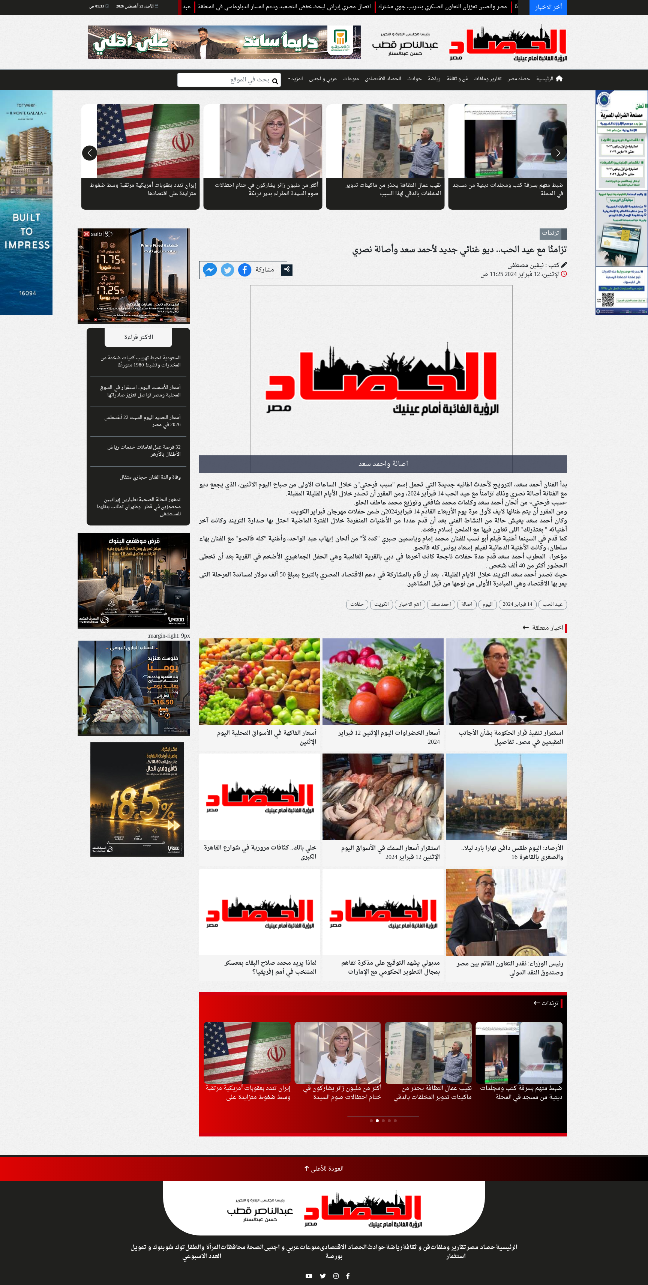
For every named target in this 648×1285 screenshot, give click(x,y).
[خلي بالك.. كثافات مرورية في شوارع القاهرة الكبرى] (259, 797)
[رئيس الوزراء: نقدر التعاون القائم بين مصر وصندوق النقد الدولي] (506, 913)
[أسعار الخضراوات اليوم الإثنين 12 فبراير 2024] (383, 682)
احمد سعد (441, 604)
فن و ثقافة (457, 79)
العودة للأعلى (326, 1169)
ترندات (549, 1003)
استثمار (456, 1256)
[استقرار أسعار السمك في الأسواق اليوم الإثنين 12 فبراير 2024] (383, 797)
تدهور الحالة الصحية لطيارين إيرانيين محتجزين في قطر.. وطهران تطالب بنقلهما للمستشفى (139, 507)
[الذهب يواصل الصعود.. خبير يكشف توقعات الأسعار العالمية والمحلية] (507, 141)
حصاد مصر (519, 79)
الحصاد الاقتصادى (383, 79)
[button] (558, 153)
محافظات (233, 1247)
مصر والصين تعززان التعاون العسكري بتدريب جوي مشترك (492, 7)
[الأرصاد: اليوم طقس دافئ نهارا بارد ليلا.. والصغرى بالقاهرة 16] (506, 797)
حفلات (357, 604)
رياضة (434, 79)
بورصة (333, 1256)
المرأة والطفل (202, 1247)
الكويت (381, 604)
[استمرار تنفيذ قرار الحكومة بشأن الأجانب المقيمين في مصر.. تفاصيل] (506, 682)
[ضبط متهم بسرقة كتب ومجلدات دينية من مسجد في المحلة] (140, 141)
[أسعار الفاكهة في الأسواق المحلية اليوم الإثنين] (259, 682)
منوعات (351, 79)
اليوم (488, 604)
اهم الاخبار (410, 604)
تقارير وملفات (488, 79)
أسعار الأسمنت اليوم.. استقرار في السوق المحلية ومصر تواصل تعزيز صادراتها (140, 391)
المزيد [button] (296, 79)
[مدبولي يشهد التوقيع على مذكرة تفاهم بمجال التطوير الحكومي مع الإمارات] (383, 913)
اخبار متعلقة (547, 628)
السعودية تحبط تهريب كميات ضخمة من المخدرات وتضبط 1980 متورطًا (140, 362)
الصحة (255, 1247)
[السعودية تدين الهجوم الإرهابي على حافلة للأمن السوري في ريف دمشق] (263, 141)
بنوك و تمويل (147, 1247)
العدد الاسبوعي (201, 1256)
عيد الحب (553, 604)
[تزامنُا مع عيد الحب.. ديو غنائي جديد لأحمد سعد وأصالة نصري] (210, 270)
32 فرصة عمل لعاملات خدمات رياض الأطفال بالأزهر (144, 451)
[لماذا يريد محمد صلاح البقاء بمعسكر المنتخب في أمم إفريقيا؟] (259, 913)
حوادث (414, 79)
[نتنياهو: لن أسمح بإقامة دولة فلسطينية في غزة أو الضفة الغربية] (385, 141)
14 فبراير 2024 (517, 604)
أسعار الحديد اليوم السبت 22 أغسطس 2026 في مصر (142, 421)
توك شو (175, 1247)
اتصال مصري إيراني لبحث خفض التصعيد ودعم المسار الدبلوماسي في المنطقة (333, 7)
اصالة (466, 604)
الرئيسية (545, 79)
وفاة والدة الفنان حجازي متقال (150, 477)
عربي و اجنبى (323, 79)
